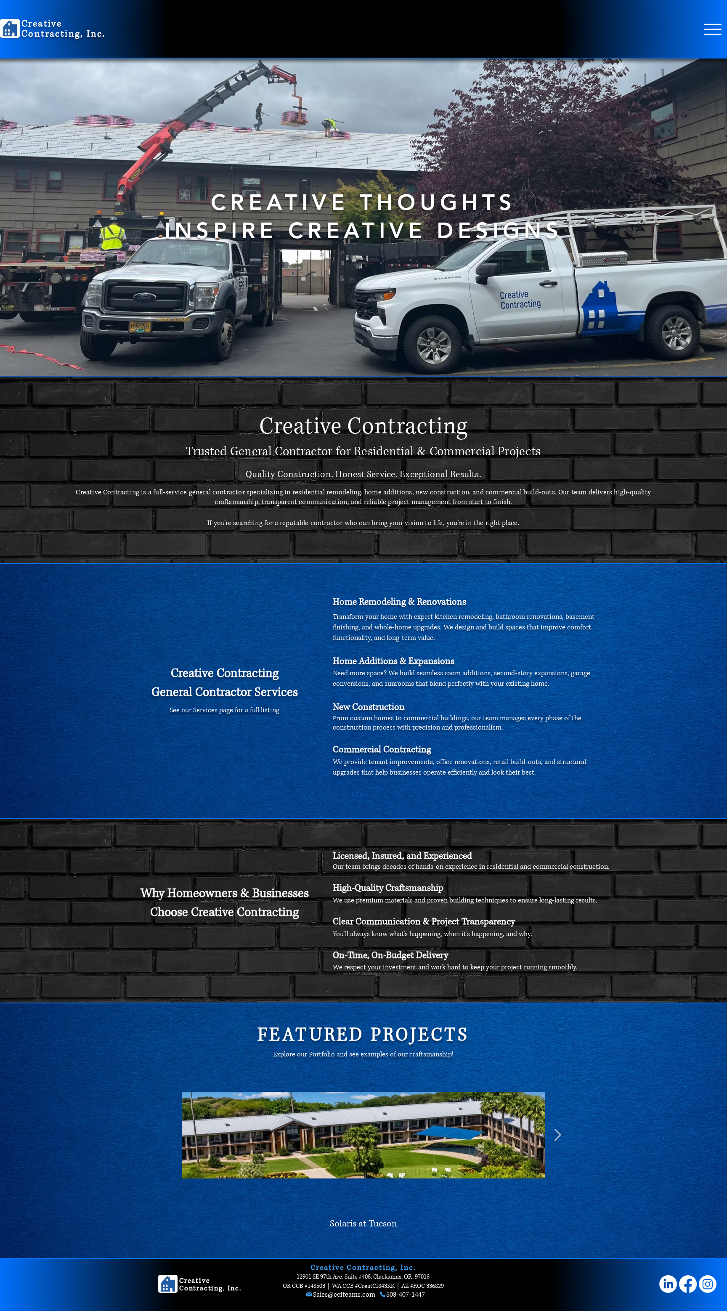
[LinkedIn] (668, 1284)
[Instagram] (707, 1284)
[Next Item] (557, 1135)
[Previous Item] (169, 1135)
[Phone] (382, 1294)
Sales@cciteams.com (344, 1294)
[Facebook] (688, 1284)
